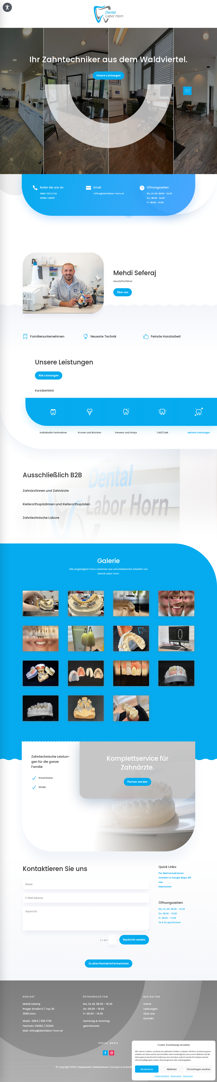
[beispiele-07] (86, 685)
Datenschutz (176, 1076)
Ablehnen (172, 1069)
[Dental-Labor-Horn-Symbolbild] (131, 650)
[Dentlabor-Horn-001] (86, 615)
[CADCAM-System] (176, 650)
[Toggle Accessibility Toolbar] (7, 7)
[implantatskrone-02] (86, 650)
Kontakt (148, 1018)
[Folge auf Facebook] (105, 1052)
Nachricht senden (134, 939)
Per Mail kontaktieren (171, 873)
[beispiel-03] (131, 720)
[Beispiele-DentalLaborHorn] (40, 685)
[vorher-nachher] (176, 615)
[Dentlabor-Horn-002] (40, 615)
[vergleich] (40, 650)
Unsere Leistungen (108, 75)
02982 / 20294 (47, 198)
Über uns (122, 292)
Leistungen (150, 1009)
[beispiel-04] (86, 720)
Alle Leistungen (49, 375)
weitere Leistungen (199, 432)
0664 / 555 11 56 (48, 193)
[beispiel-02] (131, 615)
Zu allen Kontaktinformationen (108, 963)
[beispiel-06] (40, 720)
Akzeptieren (146, 1069)
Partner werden (137, 781)
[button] (187, 91)
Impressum (188, 1076)
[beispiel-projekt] (131, 685)
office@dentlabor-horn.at (108, 193)
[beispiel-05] (176, 685)
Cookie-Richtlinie (161, 1076)
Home (147, 1004)
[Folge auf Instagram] (111, 1052)
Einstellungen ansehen (198, 1069)
